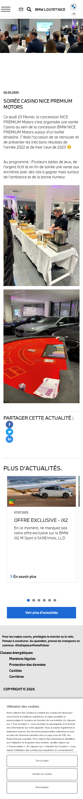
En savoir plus (24, 576)
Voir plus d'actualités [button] (41, 612)
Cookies (15, 670)
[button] (28, 600)
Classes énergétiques (16, 652)
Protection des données (27, 664)
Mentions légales (22, 658)
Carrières (16, 676)
